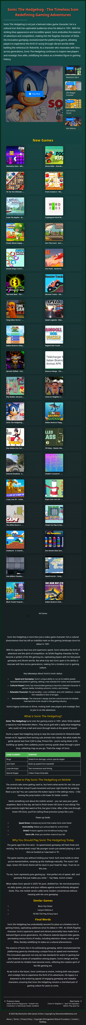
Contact (74, 1019)
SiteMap (42, 1022)
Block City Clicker (45, 906)
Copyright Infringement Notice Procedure (52, 1019)
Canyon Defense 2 (45, 910)
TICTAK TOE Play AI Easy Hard (45, 914)
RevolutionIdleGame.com (66, 1014)
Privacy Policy (26, 1019)
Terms (16, 1019)
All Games (43, 613)
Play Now (36, 94)
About (9, 1019)
